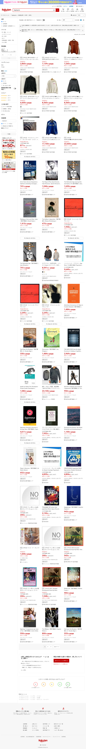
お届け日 (3, 78)
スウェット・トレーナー (43, 699)
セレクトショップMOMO (49, 399)
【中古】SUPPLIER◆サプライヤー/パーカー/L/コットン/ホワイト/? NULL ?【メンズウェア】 (51, 98)
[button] (80, 6)
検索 (9, 58)
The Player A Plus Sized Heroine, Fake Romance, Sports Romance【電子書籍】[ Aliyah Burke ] (51, 183)
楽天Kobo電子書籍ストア (27, 194)
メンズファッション (24, 696)
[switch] (15, 88)
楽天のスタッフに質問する (61, 660)
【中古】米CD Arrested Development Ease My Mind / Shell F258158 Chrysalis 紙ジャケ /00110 (73, 549)
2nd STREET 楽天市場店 (27, 72)
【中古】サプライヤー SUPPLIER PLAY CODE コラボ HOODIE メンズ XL (50, 59)
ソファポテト (25, 562)
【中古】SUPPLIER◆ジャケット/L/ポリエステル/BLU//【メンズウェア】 (51, 139)
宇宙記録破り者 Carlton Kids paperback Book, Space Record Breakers (50, 509)
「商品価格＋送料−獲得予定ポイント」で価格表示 (29, 20)
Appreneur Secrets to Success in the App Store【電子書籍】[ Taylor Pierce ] (29, 429)
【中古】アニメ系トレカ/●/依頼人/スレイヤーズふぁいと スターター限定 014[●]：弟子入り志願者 (29, 509)
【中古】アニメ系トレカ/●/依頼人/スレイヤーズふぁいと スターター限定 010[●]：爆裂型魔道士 (51, 549)
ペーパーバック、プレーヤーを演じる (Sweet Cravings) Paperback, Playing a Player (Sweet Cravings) (51, 470)
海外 (6, 71)
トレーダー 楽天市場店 (27, 113)
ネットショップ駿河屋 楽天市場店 (29, 523)
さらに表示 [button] (4, 42)
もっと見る (23, 670)
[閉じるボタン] (82, 26)
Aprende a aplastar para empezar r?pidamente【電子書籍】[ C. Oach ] (73, 388)
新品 (2, 65)
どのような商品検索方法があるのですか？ (31, 665)
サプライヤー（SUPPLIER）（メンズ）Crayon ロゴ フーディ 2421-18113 (51, 265)
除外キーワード (4, 128)
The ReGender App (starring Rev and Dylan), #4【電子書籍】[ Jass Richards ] (73, 183)
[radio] (1, 21)
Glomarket (68, 277)
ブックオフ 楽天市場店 (27, 153)
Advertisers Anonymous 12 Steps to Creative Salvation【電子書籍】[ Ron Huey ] (73, 306)
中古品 (2, 67)
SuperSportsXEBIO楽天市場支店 (51, 280)
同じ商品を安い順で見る (29, 156)
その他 (38, 697)
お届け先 (3, 73)
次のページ (56, 646)
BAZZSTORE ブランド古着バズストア (52, 72)
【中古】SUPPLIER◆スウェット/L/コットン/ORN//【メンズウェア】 (73, 59)
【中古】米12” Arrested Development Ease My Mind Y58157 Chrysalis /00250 (49, 590)
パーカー (39, 696)
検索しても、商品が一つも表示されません (31, 667)
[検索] (57, 10)
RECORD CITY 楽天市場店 (72, 561)
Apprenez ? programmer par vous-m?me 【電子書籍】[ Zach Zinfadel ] (29, 630)
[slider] (1, 52)
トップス (32, 696)
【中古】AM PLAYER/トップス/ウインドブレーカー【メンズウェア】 (29, 59)
